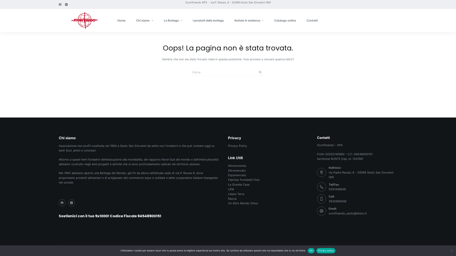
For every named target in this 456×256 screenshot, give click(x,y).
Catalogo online (285, 20)
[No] (451, 250)
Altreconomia (237, 165)
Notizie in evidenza (247, 20)
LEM (231, 189)
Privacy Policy (237, 146)
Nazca (232, 198)
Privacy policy (326, 250)
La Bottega (171, 20)
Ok (311, 250)
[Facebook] (60, 4)
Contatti (312, 20)
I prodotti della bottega (208, 20)
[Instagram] (66, 4)
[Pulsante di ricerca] (260, 72)
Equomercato (237, 175)
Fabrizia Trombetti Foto (244, 180)
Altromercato (237, 170)
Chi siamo (143, 20)
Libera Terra (236, 194)
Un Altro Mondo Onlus (243, 203)
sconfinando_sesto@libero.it (348, 213)
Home (121, 20)
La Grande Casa (239, 184)
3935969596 (337, 201)
